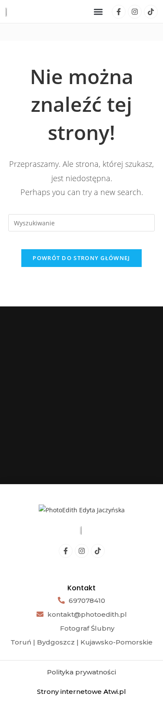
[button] (98, 11)
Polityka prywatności (81, 672)
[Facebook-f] (119, 12)
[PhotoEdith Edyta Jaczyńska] (82, 509)
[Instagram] (135, 12)
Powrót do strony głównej (81, 258)
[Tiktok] (151, 12)
